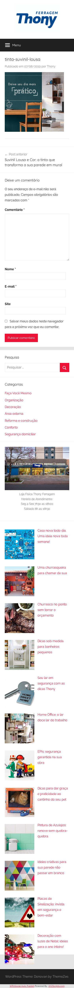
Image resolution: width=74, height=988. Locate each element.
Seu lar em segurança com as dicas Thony (51, 683)
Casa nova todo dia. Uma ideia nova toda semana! (52, 536)
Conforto (11, 427)
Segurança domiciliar (20, 434)
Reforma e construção (21, 421)
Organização (14, 400)
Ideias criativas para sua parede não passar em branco (51, 867)
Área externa (14, 414)
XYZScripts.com (57, 986)
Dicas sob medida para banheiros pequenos (50, 646)
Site (8, 304)
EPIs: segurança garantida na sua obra (49, 757)
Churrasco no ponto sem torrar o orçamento (52, 609)
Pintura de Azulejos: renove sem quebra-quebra (52, 830)
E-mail (11, 286)
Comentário (15, 210)
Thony (51, 66)
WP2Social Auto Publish (22, 986)
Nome (10, 269)
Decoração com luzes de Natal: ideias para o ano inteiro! (52, 941)
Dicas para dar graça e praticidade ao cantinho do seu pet (52, 793)
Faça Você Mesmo (18, 393)
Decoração (13, 407)
